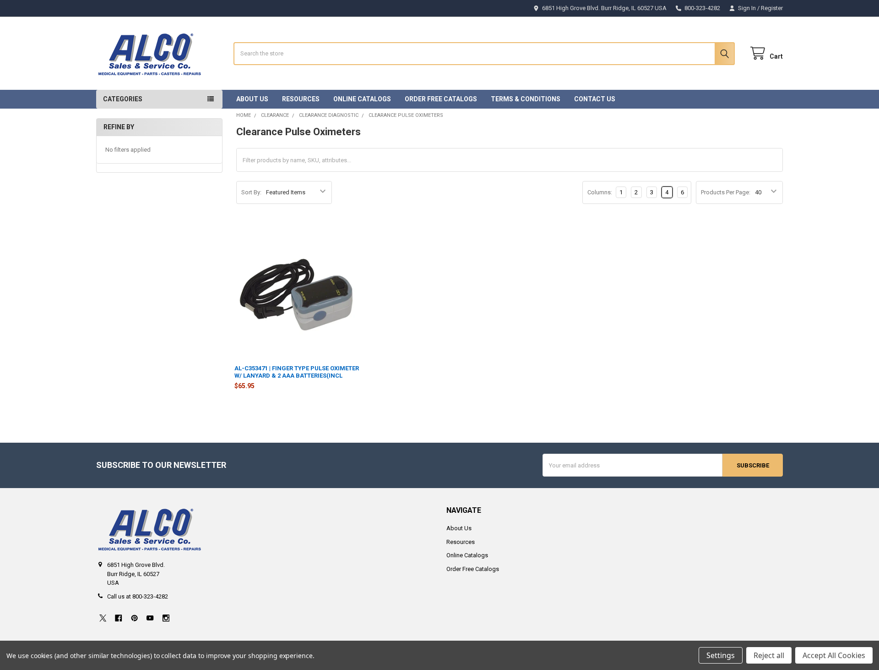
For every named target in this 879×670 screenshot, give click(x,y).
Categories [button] (122, 99)
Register (772, 8)
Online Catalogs (362, 99)
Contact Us (594, 99)
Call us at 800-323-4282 (137, 596)
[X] (102, 618)
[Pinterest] (134, 618)
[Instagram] (166, 618)
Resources (301, 99)
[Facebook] (118, 618)
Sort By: (251, 192)
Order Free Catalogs (441, 99)
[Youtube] (150, 618)
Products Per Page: (725, 192)
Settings (720, 655)
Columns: (599, 192)
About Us (252, 99)
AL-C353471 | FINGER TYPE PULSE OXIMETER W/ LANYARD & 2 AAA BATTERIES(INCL (296, 372)
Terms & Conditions (525, 99)
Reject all (769, 655)
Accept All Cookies (834, 655)
